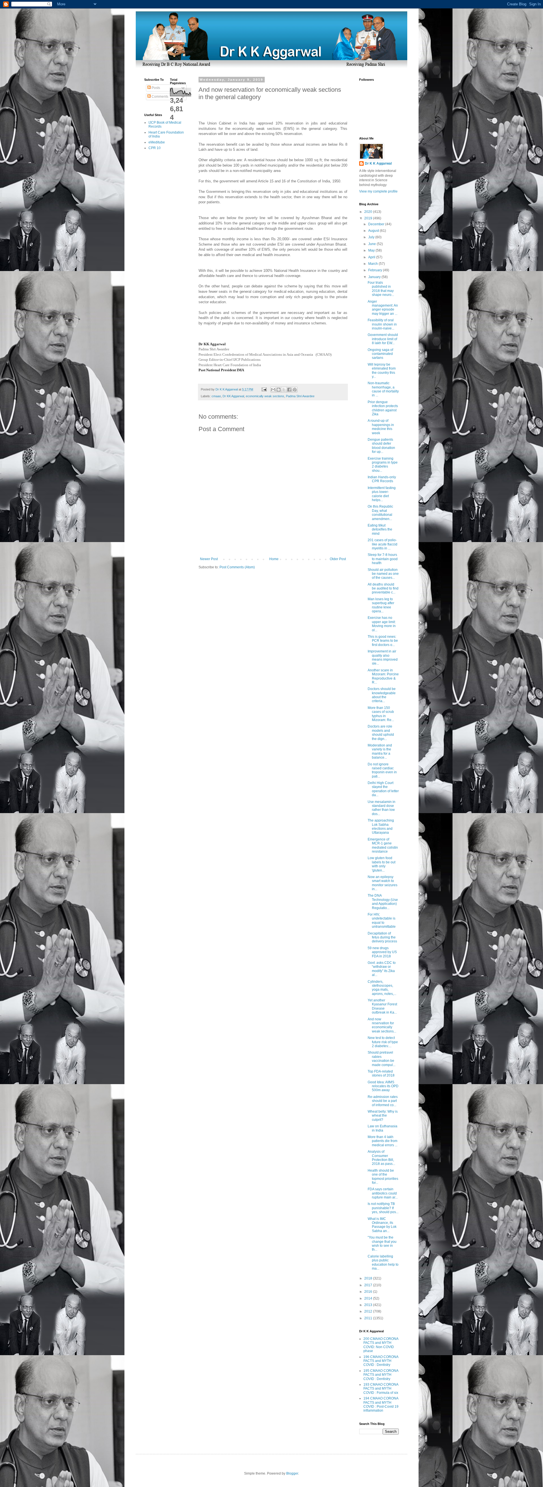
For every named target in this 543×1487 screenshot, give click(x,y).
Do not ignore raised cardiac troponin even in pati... (382, 770)
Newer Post (209, 559)
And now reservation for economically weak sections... (382, 1025)
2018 (368, 1278)
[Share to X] (284, 389)
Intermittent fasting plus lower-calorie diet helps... (382, 494)
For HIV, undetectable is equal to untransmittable (382, 920)
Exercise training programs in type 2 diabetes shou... (383, 465)
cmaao (216, 396)
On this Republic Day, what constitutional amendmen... (380, 513)
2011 (368, 1318)
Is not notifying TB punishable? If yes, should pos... (383, 1208)
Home (274, 559)
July (371, 237)
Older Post (338, 559)
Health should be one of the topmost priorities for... (383, 1177)
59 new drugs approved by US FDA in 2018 (382, 952)
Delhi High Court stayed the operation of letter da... (383, 789)
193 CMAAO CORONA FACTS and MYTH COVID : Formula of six (380, 1389)
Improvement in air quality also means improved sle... (383, 657)
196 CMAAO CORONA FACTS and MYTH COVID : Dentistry (380, 1361)
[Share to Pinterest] (295, 389)
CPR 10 (154, 148)
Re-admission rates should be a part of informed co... (383, 1101)
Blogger (292, 1473)
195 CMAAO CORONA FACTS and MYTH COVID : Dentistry (380, 1375)
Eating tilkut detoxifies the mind (380, 529)
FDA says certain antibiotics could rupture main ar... (383, 1193)
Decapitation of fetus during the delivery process (382, 937)
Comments (159, 97)
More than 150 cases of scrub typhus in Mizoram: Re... (381, 714)
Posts (155, 88)
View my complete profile (378, 191)
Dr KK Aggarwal (233, 396)
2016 (368, 1292)
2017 (368, 1285)
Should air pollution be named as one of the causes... (383, 574)
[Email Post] (264, 389)
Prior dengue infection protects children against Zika (383, 408)
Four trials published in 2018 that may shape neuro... (381, 289)
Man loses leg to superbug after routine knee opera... (381, 605)
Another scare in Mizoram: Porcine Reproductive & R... (383, 676)
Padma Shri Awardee (300, 396)
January (375, 277)
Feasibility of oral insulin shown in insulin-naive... (382, 324)
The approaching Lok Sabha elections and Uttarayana (381, 826)
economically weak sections (265, 396)
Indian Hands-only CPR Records (382, 479)
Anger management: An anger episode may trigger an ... (383, 308)
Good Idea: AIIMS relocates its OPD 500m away (383, 1086)
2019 (368, 218)
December (376, 224)
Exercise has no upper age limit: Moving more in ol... (382, 624)
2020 (368, 212)
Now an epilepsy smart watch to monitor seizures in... (382, 883)
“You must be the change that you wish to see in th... (382, 1243)
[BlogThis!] (278, 389)
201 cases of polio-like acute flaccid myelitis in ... (382, 544)
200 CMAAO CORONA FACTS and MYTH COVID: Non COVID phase (380, 1345)
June (372, 244)
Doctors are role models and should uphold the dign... (381, 732)
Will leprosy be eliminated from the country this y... (382, 371)
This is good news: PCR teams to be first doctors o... (383, 641)
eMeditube (156, 142)
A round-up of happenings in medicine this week (381, 427)
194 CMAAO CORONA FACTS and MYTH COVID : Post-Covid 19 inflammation (380, 1404)
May (372, 250)
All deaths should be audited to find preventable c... (383, 588)
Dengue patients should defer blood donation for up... (381, 446)
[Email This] (273, 389)
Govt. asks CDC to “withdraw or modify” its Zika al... (382, 969)
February (375, 270)
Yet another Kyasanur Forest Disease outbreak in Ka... (382, 1006)
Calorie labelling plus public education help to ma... (383, 1262)
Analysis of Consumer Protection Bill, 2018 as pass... (381, 1158)
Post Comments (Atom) (237, 567)
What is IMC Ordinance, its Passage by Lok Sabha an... (382, 1225)
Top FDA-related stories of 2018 (381, 1073)
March (373, 264)
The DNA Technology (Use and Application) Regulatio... (383, 902)
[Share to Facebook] (289, 389)
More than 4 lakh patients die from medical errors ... (382, 1141)
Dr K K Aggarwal (378, 163)
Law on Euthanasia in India (382, 1128)
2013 (368, 1305)
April (372, 257)
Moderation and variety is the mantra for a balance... (380, 751)
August (374, 231)
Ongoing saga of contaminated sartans (380, 354)
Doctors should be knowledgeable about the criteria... (382, 695)
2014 (368, 1298)
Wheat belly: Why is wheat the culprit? (383, 1116)
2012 (368, 1311)
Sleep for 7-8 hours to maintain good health (383, 559)
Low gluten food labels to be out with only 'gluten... (381, 864)
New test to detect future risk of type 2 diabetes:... (383, 1042)
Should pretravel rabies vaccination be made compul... (381, 1059)
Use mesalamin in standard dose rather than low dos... (381, 808)
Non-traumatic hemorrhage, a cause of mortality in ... (383, 389)
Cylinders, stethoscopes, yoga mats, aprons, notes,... (382, 988)
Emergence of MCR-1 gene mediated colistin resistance (383, 845)
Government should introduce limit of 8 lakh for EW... (383, 339)
